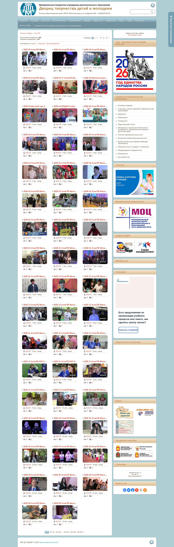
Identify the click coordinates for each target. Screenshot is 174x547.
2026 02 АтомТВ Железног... (97, 191)
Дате (34, 43)
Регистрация (132, 35)
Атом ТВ (37, 33)
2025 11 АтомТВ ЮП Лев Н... (67, 361)
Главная (23, 33)
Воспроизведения (53, 43)
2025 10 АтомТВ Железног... (97, 390)
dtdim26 (28, 68)
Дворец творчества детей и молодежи (75, 8)
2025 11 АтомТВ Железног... (36, 333)
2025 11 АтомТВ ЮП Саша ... (37, 361)
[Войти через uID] (124, 490)
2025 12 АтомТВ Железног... (36, 276)
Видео (30, 33)
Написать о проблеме (128, 330)
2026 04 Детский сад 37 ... (35, 106)
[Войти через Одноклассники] (145, 490)
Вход (140, 35)
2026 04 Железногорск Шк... (97, 78)
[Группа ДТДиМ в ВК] (153, 5)
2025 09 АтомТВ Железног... (36, 475)
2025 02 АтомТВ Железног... (67, 191)
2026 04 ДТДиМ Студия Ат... (67, 106)
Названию (41, 43)
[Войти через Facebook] (132, 490)
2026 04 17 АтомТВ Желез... (67, 78)
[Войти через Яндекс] (136, 490)
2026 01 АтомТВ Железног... (36, 248)
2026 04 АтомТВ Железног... (67, 49)
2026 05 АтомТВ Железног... (36, 49)
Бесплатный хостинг (46, 542)
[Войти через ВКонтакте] (128, 490)
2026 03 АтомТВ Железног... (97, 135)
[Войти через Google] (141, 490)
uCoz (56, 542)
